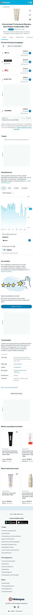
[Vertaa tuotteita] (30, 19)
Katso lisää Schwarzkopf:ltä (9, 387)
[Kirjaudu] (31, 2)
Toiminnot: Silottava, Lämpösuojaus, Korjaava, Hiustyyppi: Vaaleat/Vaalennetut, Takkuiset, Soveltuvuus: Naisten (16, 32)
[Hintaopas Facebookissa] (15, 607)
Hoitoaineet (6, 6)
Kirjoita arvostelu (20, 29)
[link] (10, 446)
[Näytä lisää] (2, 53)
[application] (16, 213)
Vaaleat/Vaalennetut (20, 370)
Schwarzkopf (18, 364)
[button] (30, 10)
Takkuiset (16, 372)
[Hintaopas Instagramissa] (18, 607)
